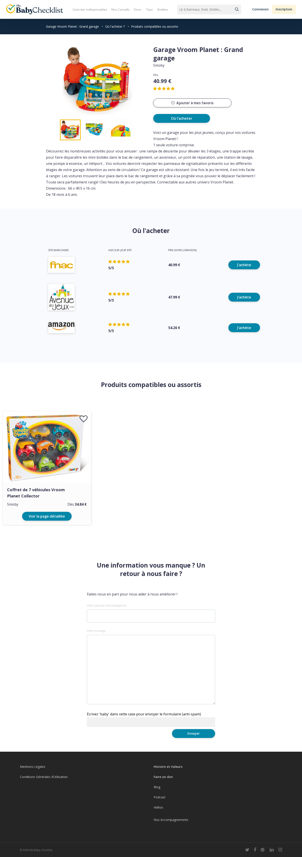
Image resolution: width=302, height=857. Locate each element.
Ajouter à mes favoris (195, 102)
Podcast (159, 797)
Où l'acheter (181, 118)
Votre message (96, 631)
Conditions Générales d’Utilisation (44, 777)
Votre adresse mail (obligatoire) (107, 605)
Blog (157, 787)
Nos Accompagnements (171, 820)
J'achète (244, 264)
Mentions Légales (32, 767)
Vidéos (158, 807)
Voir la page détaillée (47, 516)
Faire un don (163, 777)
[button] (260, 9)
